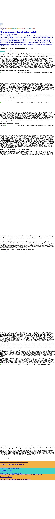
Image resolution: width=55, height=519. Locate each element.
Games (44, 37)
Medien (51, 40)
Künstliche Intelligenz (30, 40)
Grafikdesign (3, 39)
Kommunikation (36, 39)
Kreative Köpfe (3, 28)
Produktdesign (42, 42)
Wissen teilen (14, 28)
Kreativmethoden (4, 41)
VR (46, 44)
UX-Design (25, 44)
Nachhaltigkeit (12, 42)
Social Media (13, 44)
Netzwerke (20, 42)
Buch (28, 35)
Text (21, 44)
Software (18, 44)
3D (0, 35)
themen (1, 29)
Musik (6, 42)
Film (31, 37)
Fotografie (35, 37)
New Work (26, 42)
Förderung (40, 37)
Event (17, 37)
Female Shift (26, 37)
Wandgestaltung (49, 44)
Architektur (9, 35)
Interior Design (21, 39)
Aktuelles (33, 28)
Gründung (10, 39)
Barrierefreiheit (24, 35)
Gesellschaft (50, 37)
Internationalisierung (28, 39)
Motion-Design (2, 42)
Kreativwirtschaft (14, 41)
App (6, 35)
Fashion (20, 37)
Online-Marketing (33, 42)
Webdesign (2, 45)
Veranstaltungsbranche (31, 44)
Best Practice (19, 28)
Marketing (47, 41)
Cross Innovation (28, 28)
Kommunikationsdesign (44, 39)
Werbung (7, 45)
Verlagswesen (38, 44)
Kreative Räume (9, 28)
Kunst (24, 41)
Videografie (43, 44)
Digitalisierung (11, 37)
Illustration (15, 39)
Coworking (36, 35)
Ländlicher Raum (39, 41)
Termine (23, 28)
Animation (3, 35)
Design (5, 37)
